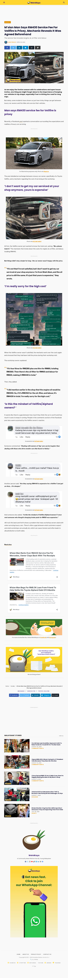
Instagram (52, 637)
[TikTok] (34, 862)
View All (61, 735)
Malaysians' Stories (13, 735)
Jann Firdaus (12, 42)
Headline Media (37, 957)
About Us (25, 954)
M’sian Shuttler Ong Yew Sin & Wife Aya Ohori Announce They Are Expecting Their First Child (47, 808)
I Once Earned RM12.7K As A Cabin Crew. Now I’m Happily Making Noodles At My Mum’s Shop (47, 776)
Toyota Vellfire (43, 691)
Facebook (43, 637)
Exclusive (35, 797)
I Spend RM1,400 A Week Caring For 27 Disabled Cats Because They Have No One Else (47, 760)
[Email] (31, 47)
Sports (34, 813)
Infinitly (36, 959)
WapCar (46, 171)
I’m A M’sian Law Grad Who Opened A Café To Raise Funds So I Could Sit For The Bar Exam (47, 744)
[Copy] (37, 47)
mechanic (21, 691)
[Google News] (42, 862)
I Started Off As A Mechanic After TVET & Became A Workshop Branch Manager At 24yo (47, 792)
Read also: (8, 544)
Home (7, 686)
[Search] (64, 2)
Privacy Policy (36, 954)
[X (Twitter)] (13, 47)
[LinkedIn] (19, 47)
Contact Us (47, 954)
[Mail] (40, 862)
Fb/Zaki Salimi (36, 241)
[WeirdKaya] (33, 2)
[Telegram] (25, 47)
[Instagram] (29, 862)
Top (34, 966)
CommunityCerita (38, 748)
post (21, 121)
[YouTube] (31, 862)
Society (7, 22)
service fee (31, 691)
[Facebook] (7, 47)
